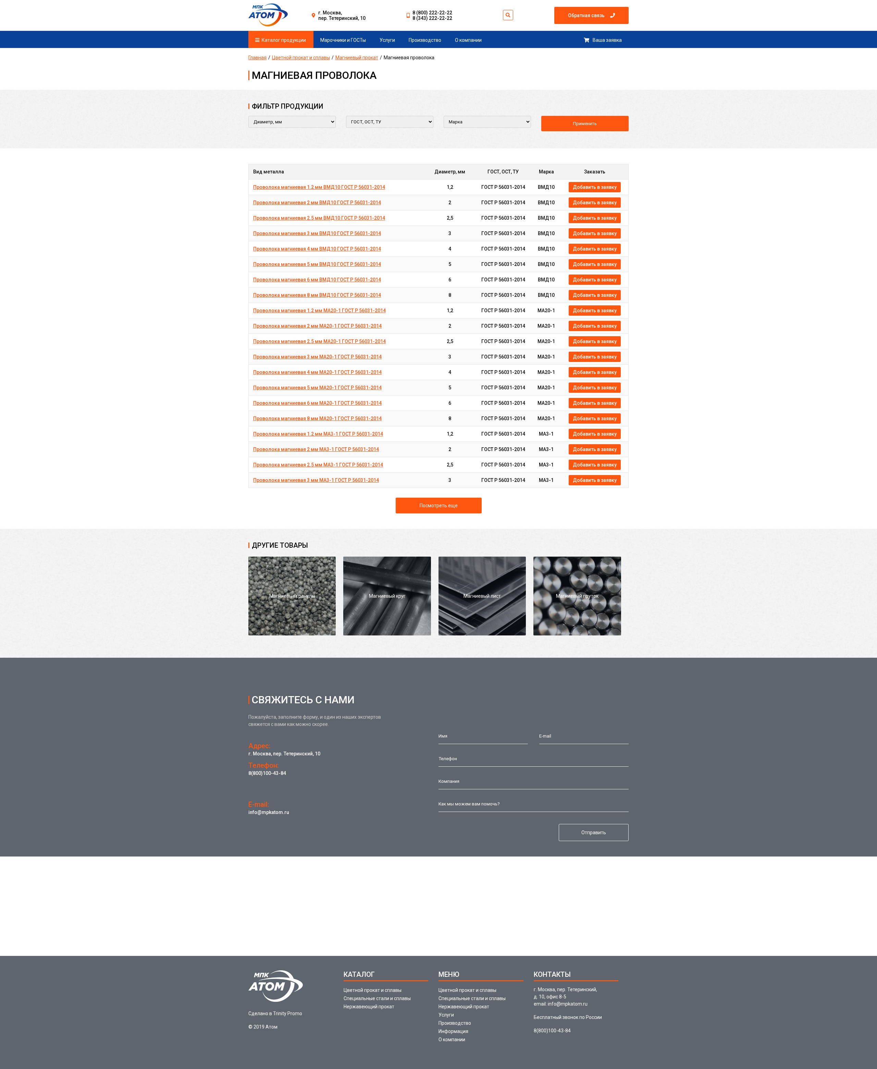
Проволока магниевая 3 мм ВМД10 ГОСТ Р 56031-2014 (317, 233)
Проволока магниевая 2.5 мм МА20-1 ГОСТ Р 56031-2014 (319, 341)
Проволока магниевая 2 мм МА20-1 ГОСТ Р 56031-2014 (317, 326)
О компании (468, 40)
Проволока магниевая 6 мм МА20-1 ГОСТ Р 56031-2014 (317, 403)
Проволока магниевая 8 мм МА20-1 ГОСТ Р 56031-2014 (317, 418)
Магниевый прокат (356, 57)
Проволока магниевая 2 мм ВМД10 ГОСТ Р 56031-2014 (317, 202)
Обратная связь (586, 15)
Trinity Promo (287, 1013)
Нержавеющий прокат (369, 1006)
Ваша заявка (607, 40)
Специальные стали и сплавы (377, 998)
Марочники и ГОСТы (343, 40)
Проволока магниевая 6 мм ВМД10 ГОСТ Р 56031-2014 (317, 279)
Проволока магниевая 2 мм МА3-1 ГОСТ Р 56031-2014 (316, 449)
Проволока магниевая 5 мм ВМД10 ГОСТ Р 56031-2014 (317, 264)
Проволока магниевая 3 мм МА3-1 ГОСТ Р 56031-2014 (316, 480)
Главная (257, 57)
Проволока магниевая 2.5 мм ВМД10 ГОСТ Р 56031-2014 (319, 218)
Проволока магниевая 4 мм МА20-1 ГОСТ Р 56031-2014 (317, 372)
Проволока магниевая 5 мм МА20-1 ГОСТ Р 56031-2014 (317, 387)
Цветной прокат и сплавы (301, 57)
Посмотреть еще (439, 505)
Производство (425, 40)
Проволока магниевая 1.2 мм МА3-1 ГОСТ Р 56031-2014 (318, 434)
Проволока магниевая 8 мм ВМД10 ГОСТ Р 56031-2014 (317, 295)
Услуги (387, 40)
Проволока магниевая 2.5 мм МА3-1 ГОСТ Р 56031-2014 (318, 464)
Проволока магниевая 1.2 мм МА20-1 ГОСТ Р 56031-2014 (319, 310)
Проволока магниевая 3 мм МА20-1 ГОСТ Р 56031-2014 (317, 357)
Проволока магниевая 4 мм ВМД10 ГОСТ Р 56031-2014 (317, 249)
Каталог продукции (284, 40)
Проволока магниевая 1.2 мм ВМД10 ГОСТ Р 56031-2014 (319, 187)
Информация (453, 1031)
